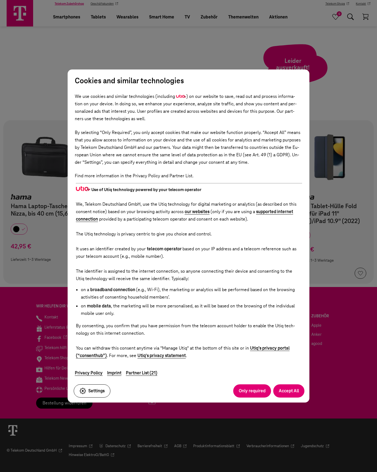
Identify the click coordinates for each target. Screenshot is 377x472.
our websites (197, 211)
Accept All (289, 391)
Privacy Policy (89, 373)
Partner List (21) (141, 373)
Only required (252, 391)
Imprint (114, 373)
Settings (96, 391)
